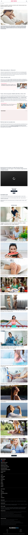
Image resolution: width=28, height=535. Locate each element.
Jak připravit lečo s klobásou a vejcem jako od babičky (20, 508)
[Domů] (14, 1)
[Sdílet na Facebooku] (12, 189)
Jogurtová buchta (2, 508)
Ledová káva (2, 509)
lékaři (10, 81)
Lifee (1, 496)
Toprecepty (2, 497)
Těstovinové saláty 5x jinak (3, 507)
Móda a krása (3, 476)
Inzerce (2, 472)
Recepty (2, 486)
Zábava (2, 482)
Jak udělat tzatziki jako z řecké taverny (8, 508)
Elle (1, 490)
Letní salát (14, 508)
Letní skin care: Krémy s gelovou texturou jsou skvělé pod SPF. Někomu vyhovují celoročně (9, 519)
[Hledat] (26, 1)
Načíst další (14, 455)
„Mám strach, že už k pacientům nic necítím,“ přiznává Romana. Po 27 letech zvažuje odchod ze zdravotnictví (11, 512)
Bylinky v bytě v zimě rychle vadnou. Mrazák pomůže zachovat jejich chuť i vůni (8, 524)
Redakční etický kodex (4, 465)
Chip (1, 494)
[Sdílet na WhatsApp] (15, 189)
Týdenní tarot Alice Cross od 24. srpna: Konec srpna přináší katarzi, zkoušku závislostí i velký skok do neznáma (11, 514)
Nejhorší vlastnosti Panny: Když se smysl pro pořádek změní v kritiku (7, 513)
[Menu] (1, 1)
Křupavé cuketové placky (16, 507)
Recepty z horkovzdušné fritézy (7, 509)
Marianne (21, 529)
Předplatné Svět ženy (4, 462)
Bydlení (2, 483)
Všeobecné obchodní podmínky (5, 469)
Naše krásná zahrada (4, 493)
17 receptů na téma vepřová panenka (9, 507)
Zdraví (3, 3)
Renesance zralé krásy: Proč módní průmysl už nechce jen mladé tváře (7, 520)
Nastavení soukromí (4, 468)
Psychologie (3, 479)
